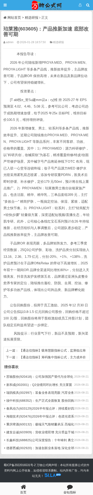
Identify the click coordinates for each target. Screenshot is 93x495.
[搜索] (88, 5)
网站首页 (14, 17)
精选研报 (31, 17)
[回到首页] (46, 5)
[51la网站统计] (53, 476)
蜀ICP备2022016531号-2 (20, 465)
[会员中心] (80, 5)
